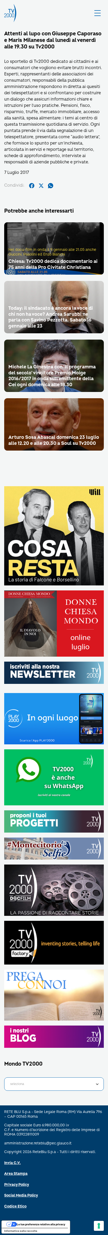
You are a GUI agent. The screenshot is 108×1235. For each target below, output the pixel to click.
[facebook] (31, 185)
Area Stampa (16, 1173)
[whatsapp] (50, 185)
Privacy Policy (16, 1184)
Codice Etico (15, 1206)
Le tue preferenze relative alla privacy (41, 1224)
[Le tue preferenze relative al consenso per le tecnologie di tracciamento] (99, 1226)
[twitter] (41, 185)
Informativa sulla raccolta (20, 1230)
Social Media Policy (21, 1195)
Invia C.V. (12, 1163)
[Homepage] (10, 13)
